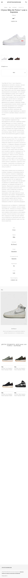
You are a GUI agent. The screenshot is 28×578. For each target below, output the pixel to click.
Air (14, 265)
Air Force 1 (15, 7)
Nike (10, 7)
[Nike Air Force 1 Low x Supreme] (4, 58)
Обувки (5, 7)
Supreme (14, 258)
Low (14, 273)
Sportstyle (14, 251)
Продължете (4, 575)
